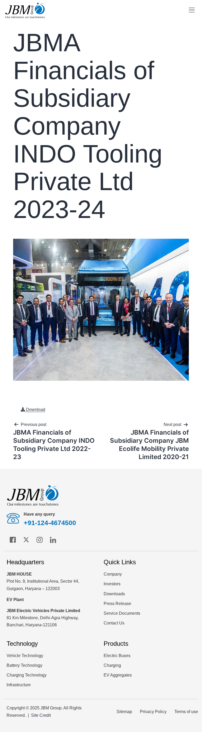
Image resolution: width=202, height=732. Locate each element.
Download (35, 409)
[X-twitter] (26, 539)
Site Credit (41, 715)
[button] (192, 10)
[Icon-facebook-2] (13, 539)
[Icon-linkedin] (53, 539)
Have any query (39, 514)
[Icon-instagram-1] (39, 539)
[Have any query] (13, 518)
